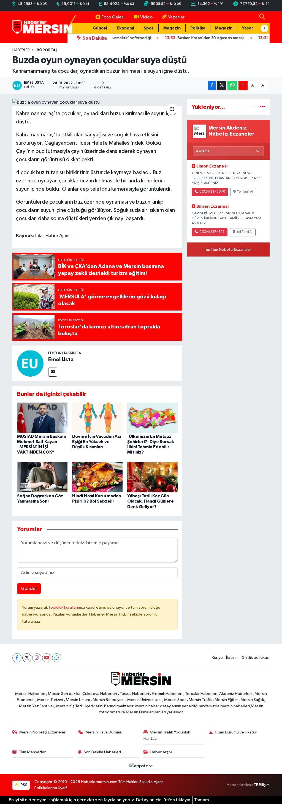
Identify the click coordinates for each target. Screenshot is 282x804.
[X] (26, 657)
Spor (149, 28)
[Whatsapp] (56, 657)
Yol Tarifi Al (245, 191)
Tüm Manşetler (32, 752)
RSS (23, 785)
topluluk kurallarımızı (67, 607)
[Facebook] (16, 657)
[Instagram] (36, 657)
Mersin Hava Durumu (103, 732)
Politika (197, 28)
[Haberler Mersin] (42, 27)
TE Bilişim (262, 785)
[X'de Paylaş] (221, 85)
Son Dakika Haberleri (102, 752)
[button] (264, 28)
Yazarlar (176, 17)
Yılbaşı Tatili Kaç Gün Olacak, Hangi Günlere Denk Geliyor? (150, 501)
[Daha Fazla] (243, 85)
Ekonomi (125, 28)
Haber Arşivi (161, 752)
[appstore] (141, 765)
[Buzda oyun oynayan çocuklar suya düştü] (97, 102)
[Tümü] (262, 107)
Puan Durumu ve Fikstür (236, 732)
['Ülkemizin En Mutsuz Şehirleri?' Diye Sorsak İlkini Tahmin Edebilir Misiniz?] (152, 417)
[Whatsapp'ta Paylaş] (232, 85)
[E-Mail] (52, 372)
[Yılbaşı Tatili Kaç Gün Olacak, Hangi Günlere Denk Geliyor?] (152, 477)
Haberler (21, 50)
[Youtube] (46, 657)
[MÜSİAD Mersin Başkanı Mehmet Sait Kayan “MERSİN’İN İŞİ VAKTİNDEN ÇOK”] (42, 417)
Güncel (100, 28)
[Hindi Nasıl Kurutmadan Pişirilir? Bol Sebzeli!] (97, 477)
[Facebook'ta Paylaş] (212, 85)
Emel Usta (61, 359)
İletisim (232, 657)
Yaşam (248, 28)
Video (146, 17)
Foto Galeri (112, 17)
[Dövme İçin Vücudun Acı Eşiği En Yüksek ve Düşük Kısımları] (97, 417)
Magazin (172, 28)
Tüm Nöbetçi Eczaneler (231, 250)
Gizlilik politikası (256, 657)
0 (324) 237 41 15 (211, 232)
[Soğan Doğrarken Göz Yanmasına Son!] (42, 477)
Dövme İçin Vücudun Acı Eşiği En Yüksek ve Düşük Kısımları (96, 441)
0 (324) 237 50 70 (212, 191)
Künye (217, 657)
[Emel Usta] (30, 363)
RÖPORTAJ (47, 50)
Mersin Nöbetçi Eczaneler (42, 732)
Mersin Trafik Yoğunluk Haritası (166, 735)
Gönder (29, 588)
